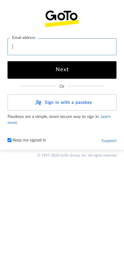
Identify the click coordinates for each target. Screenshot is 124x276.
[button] (62, 102)
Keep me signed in (28, 140)
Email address (24, 38)
